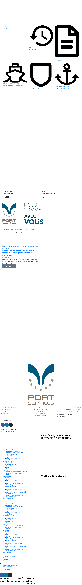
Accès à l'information (21, 579)
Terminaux (9, 455)
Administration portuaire (13, 451)
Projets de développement (13, 458)
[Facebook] (3, 425)
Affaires (5, 470)
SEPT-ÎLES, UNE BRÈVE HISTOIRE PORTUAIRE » (56, 437)
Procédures (9, 467)
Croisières (9, 457)
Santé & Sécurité (8, 498)
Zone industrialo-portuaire (13, 473)
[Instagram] (11, 425)
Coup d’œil (9, 449)
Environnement (7, 488)
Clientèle (9, 474)
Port (4, 448)
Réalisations (10, 479)
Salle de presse (7, 558)
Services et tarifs (11, 464)
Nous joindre (6, 561)
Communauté (7, 476)
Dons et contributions (12, 480)
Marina (8, 482)
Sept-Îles (8, 477)
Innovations (9, 493)
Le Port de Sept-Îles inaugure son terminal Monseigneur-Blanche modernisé (18, 252)
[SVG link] (20, 441)
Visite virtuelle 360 (11, 454)
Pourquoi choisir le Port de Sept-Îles (16, 471)
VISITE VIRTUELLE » (53, 475)
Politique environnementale (14, 489)
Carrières (9, 460)
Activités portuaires (8, 461)
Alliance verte (10, 490)
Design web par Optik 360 (9, 431)
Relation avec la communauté (14, 483)
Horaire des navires (12, 463)
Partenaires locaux (11, 486)
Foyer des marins (11, 466)
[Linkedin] (7, 425)
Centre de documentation (10, 556)
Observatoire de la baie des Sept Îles (16, 492)
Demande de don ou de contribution (14, 233)
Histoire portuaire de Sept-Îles (14, 452)
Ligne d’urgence (11, 485)
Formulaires (9, 468)
